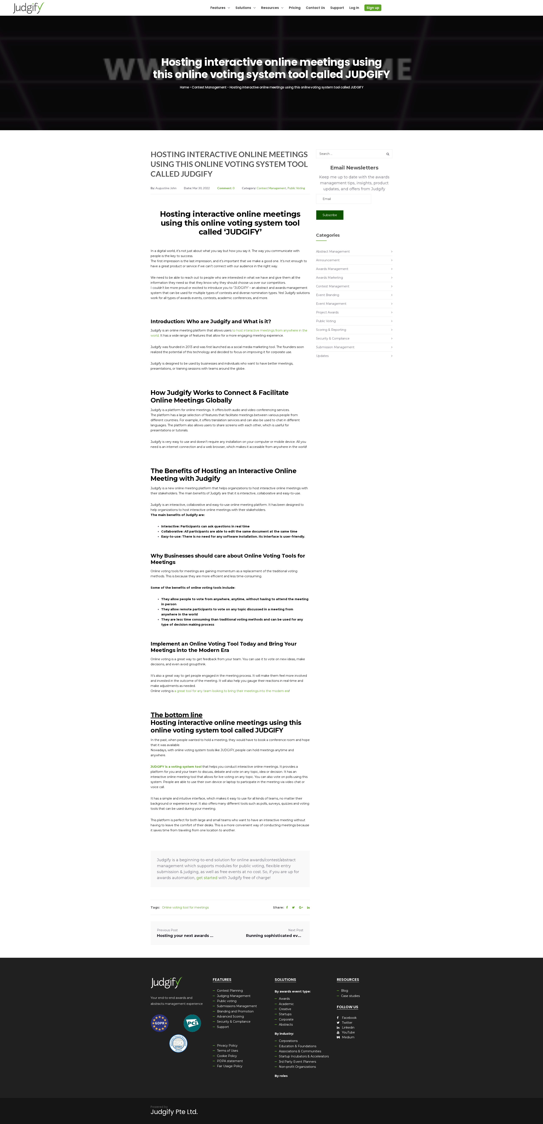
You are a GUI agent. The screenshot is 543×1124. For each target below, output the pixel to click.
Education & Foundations (297, 1046)
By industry (284, 1034)
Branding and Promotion (235, 1011)
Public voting (227, 1001)
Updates (322, 356)
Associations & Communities (300, 1051)
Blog (344, 991)
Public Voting (296, 188)
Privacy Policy (227, 1045)
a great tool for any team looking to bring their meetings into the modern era (231, 691)
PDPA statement (230, 1061)
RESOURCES (348, 979)
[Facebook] (287, 907)
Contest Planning (230, 991)
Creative (285, 1009)
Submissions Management (237, 1006)
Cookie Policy (227, 1056)
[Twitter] (293, 907)
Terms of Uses (227, 1051)
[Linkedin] (308, 907)
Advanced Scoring (230, 1016)
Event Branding (327, 295)
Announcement (328, 260)
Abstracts (286, 1024)
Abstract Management (333, 251)
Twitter (346, 1023)
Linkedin (347, 1027)
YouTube (348, 1032)
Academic (286, 1004)
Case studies (350, 996)
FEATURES (222, 979)
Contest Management (209, 87)
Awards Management (332, 269)
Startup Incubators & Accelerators (304, 1056)
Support (223, 1027)
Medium (347, 1037)
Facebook (349, 1018)
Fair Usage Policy (229, 1066)
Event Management (331, 304)
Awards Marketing (329, 278)
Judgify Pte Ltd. (174, 1111)
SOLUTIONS (285, 979)
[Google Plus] (301, 907)
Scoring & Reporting (331, 330)
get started (206, 877)
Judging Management (234, 996)
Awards (284, 999)
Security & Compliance (333, 338)
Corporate (286, 1019)
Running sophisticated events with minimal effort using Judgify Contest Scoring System (274, 935)
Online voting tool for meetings (185, 907)
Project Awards (327, 312)
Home (184, 87)
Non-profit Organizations (297, 1067)
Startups (285, 1014)
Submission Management (335, 347)
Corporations (288, 1041)
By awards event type (292, 991)
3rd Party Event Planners (297, 1062)
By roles (281, 1076)
